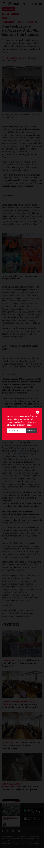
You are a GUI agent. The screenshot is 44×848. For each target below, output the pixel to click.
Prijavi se (31, 431)
